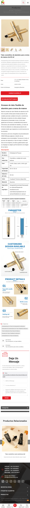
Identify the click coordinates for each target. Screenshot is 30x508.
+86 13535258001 (14, 468)
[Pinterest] (19, 481)
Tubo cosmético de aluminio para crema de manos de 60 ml (15, 375)
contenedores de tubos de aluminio (10, 335)
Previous (1, 442)
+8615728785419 (15, 472)
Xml (2, 500)
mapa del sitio (25, 498)
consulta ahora (14, 93)
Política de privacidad (9, 500)
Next (29, 442)
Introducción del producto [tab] (9, 99)
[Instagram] (11, 481)
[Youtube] (23, 481)
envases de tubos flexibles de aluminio (11, 333)
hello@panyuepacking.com (11, 477)
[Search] (23, 2)
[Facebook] (7, 481)
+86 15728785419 (14, 466)
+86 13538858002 (14, 470)
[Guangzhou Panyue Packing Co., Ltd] (3, 2)
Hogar (12, 10)
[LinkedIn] (15, 481)
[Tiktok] (3, 481)
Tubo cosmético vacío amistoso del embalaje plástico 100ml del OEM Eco (15, 454)
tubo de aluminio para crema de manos (11, 331)
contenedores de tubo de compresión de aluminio (13, 326)
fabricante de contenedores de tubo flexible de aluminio (15, 328)
